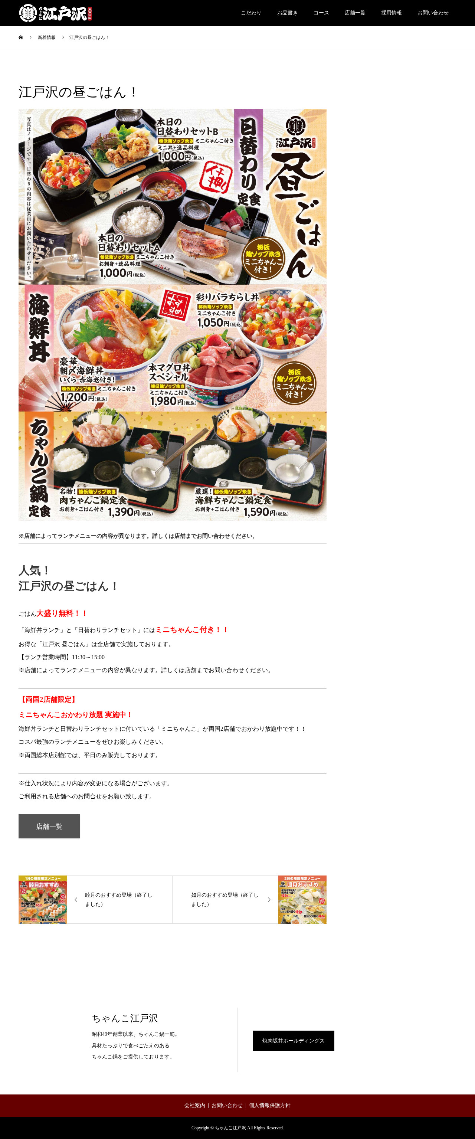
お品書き (287, 13)
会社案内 (194, 1105)
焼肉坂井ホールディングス (293, 1041)
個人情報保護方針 (270, 1105)
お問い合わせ (433, 13)
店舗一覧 (355, 13)
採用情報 (391, 13)
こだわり (251, 13)
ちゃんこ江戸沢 (125, 1018)
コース (321, 13)
